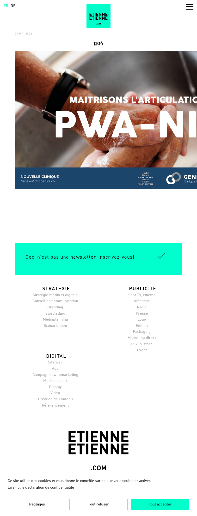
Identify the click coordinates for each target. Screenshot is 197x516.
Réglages (37, 504)
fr (6, 6)
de (13, 6)
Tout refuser (98, 504)
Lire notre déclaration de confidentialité (41, 488)
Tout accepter (160, 504)
